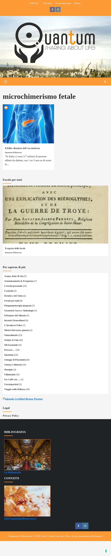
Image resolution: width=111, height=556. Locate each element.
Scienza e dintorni (13, 364)
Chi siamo (47, 3)
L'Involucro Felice (13, 325)
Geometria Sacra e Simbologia (19, 310)
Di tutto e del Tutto (13, 296)
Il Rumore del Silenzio (15, 315)
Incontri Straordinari (14, 320)
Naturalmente (11, 335)
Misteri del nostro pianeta (16, 330)
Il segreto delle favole (15, 248)
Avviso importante (63, 3)
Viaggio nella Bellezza (14, 389)
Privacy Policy (11, 415)
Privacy (77, 3)
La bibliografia (12, 472)
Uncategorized (11, 384)
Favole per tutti (11, 300)
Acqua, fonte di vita (13, 276)
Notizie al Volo (11, 340)
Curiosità (8, 291)
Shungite (8, 369)
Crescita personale (13, 286)
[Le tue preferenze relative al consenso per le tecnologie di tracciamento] (106, 551)
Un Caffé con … (12, 379)
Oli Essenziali (10, 345)
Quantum (9, 355)
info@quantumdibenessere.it (20, 518)
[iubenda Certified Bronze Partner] (23, 398)
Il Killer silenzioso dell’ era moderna (22, 148)
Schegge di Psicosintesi (15, 360)
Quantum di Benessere (13, 152)
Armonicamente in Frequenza (19, 281)
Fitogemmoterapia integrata (18, 305)
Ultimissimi (9, 374)
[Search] (105, 82)
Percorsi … (9, 350)
